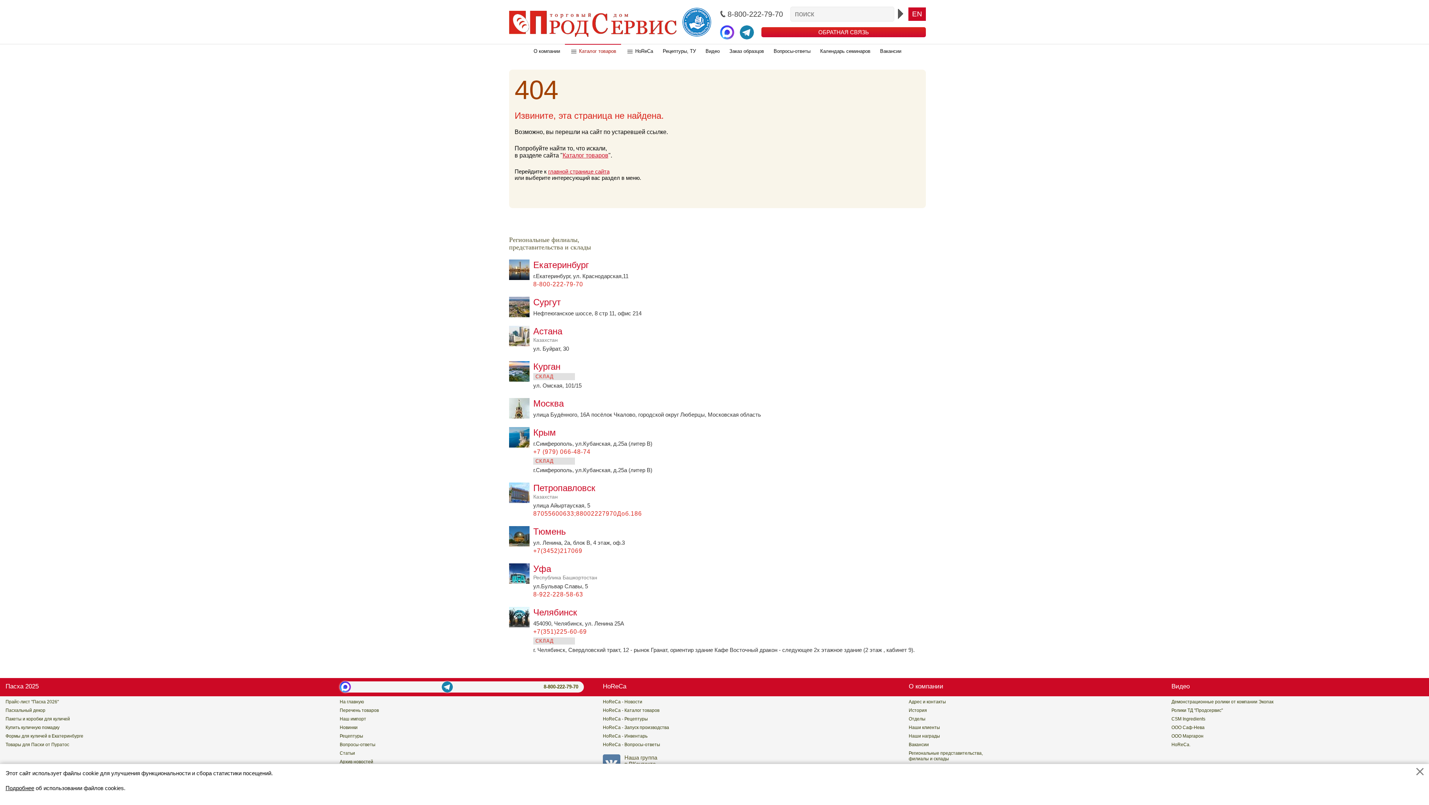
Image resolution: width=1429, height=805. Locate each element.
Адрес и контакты (927, 701)
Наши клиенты (924, 727)
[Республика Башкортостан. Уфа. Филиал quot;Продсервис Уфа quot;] (521, 582)
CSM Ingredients (1188, 719)
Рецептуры (351, 736)
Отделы (917, 719)
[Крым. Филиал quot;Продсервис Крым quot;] (521, 445)
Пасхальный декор (25, 710)
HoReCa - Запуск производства (636, 727)
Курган (546, 367)
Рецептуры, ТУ (679, 51)
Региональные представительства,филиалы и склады (946, 756)
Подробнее (20, 788)
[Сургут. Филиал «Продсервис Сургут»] (521, 315)
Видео (713, 51)
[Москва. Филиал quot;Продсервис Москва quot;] (521, 416)
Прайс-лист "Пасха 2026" (32, 701)
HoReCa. (1180, 744)
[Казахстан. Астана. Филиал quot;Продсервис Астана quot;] (521, 344)
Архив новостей (356, 761)
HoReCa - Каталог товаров (631, 710)
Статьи (347, 753)
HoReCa (644, 51)
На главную (352, 701)
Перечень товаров (359, 710)
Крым (544, 432)
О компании (547, 51)
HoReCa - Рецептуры (625, 719)
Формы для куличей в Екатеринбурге (44, 736)
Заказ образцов (746, 51)
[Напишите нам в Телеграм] (747, 32)
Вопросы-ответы (792, 51)
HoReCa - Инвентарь (625, 736)
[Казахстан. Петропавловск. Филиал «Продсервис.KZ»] (521, 501)
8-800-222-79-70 (561, 687)
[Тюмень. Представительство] (521, 544)
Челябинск (555, 612)
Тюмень (549, 531)
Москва (548, 403)
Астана (547, 334)
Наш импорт (353, 719)
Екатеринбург (561, 265)
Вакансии (890, 51)
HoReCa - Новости (622, 701)
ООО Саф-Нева (1188, 727)
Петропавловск (564, 491)
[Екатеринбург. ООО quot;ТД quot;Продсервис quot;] (521, 278)
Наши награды (924, 736)
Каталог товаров (597, 51)
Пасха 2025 (22, 686)
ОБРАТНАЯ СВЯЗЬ (843, 32)
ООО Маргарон (1187, 736)
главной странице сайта (579, 171)
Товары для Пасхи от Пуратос (37, 744)
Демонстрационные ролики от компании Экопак (1222, 701)
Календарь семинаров (845, 51)
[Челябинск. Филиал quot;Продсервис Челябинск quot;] (521, 625)
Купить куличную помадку (33, 727)
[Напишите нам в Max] (727, 32)
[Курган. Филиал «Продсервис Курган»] (521, 379)
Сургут (547, 302)
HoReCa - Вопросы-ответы (631, 744)
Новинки (349, 727)
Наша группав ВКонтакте (640, 760)
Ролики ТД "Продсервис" (1197, 710)
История (918, 710)
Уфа (565, 572)
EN (917, 14)
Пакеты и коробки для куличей (38, 719)
